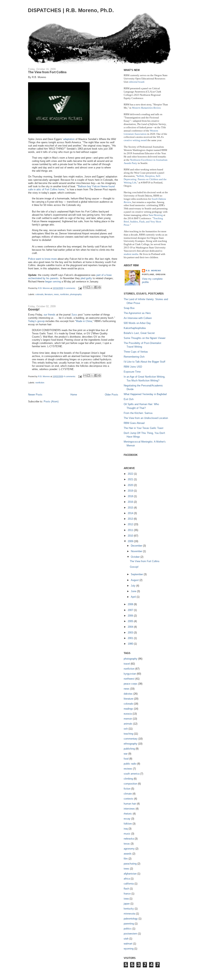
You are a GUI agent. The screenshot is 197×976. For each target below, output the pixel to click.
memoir (128, 718)
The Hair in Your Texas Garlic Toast (143, 428)
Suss (74, 314)
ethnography (130, 743)
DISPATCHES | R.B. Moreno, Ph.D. (71, 10)
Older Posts (111, 394)
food (126, 758)
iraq (126, 828)
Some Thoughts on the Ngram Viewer (144, 338)
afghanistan (130, 873)
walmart (128, 943)
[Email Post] (79, 288)
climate (128, 793)
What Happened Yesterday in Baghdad (145, 394)
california (129, 883)
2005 (131, 621)
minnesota (129, 913)
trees (126, 868)
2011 (131, 530)
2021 (131, 479)
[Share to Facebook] (96, 287)
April (134, 596)
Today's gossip (36, 321)
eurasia (128, 713)
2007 (131, 610)
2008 (131, 604)
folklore (128, 823)
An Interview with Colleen (138, 318)
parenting (129, 923)
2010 (131, 535)
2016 (131, 501)
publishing (129, 748)
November (137, 551)
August (135, 580)
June (134, 591)
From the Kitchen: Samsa (138, 413)
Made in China (84, 321)
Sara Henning (156, 215)
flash (126, 888)
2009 (131, 541)
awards (128, 853)
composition (130, 783)
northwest (129, 678)
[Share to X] (92, 287)
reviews (128, 768)
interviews (129, 808)
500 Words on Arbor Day (137, 323)
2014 (131, 513)
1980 (131, 643)
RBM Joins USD (133, 366)
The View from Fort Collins (47, 72)
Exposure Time (132, 371)
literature (49, 294)
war (126, 753)
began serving (53, 281)
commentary (131, 738)
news (56, 294)
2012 (131, 524)
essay (127, 818)
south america (131, 773)
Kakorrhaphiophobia (135, 328)
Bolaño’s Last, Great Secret (139, 333)
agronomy (129, 848)
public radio (130, 763)
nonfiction (64, 294)
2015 (131, 507)
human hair (130, 803)
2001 (131, 638)
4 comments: (70, 376)
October (135, 556)
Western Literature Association (141, 132)
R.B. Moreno (153, 271)
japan (127, 903)
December (137, 545)
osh (126, 728)
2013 (131, 518)
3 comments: (70, 288)
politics (128, 928)
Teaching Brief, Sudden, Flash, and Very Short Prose (143, 221)
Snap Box (129, 308)
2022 (131, 473)
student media (131, 254)
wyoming (129, 948)
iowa (126, 898)
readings (128, 708)
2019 (131, 490)
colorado (39, 294)
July (133, 585)
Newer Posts (35, 394)
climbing (128, 778)
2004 (131, 626)
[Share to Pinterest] (99, 287)
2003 (131, 632)
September (137, 574)
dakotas (128, 693)
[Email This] (85, 287)
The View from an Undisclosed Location (146, 418)
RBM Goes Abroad (134, 423)
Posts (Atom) (51, 401)
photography (76, 294)
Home (73, 394)
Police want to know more (42, 258)
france (127, 893)
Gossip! (33, 309)
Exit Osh (129, 399)
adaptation (69, 139)
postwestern (130, 933)
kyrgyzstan (130, 673)
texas (127, 843)
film (126, 858)
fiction (127, 788)
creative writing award (135, 140)
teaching (128, 733)
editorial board (136, 81)
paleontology (131, 918)
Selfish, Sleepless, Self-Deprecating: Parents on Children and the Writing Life (145, 179)
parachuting (130, 863)
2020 (131, 485)
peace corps (130, 683)
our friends (49, 314)
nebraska (129, 838)
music (127, 833)
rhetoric (128, 813)
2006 (131, 615)
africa (127, 878)
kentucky (129, 908)
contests (128, 798)
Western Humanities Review (146, 107)
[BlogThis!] (88, 287)
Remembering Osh (134, 356)
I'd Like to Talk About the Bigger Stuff (144, 361)
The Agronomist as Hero (137, 313)
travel (127, 663)
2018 (131, 496)
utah (126, 938)
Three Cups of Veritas (136, 351)
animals (128, 723)
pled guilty (86, 278)
